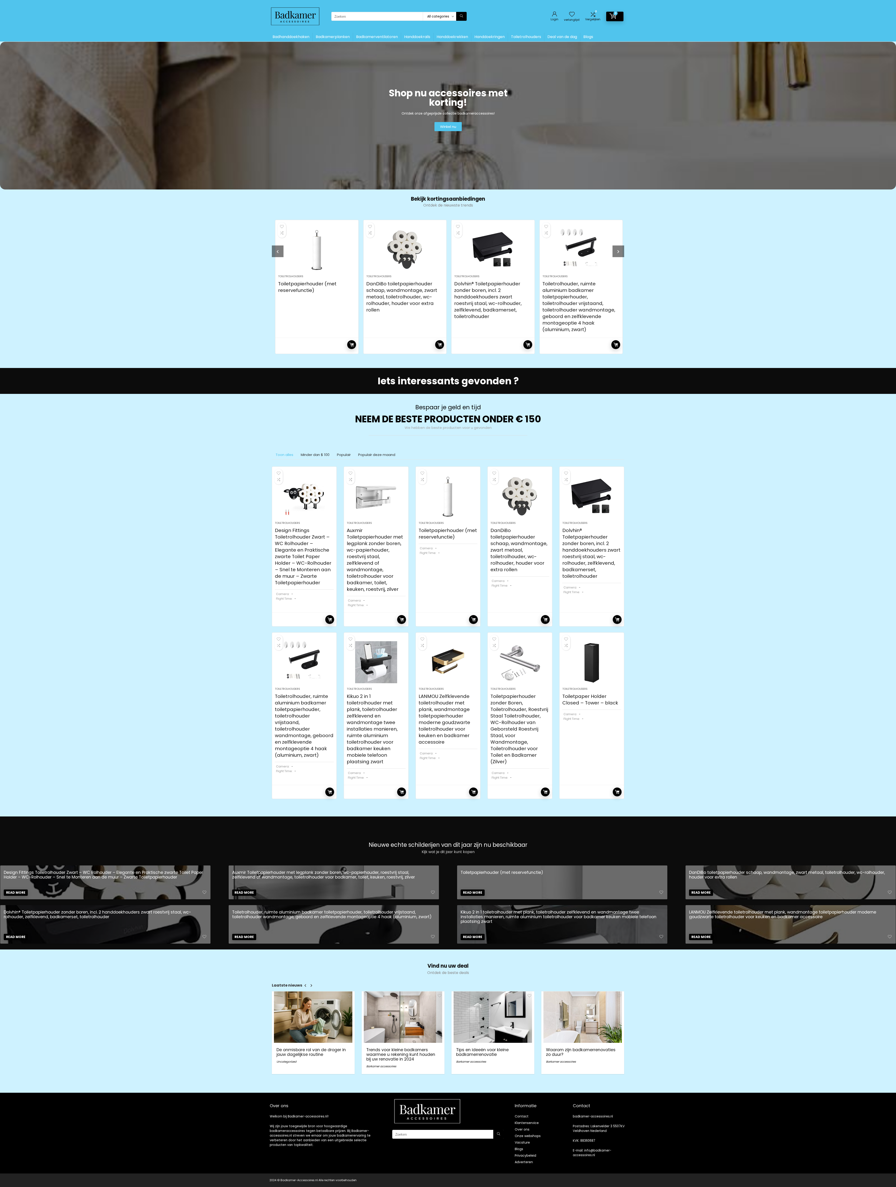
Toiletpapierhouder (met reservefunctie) (306, 287)
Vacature (522, 1142)
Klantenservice (527, 1122)
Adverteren (524, 1162)
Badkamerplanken (333, 36)
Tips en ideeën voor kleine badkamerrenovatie (482, 1052)
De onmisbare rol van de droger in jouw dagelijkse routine (311, 1052)
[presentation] (278, 251)
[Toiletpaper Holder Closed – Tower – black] (591, 662)
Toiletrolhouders (526, 36)
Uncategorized (286, 1062)
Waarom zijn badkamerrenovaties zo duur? (581, 1052)
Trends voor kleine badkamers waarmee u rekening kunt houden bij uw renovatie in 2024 (400, 1054)
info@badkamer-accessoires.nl (592, 1152)
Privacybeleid (525, 1155)
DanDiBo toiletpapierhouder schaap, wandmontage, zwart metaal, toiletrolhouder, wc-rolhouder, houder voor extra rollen (400, 296)
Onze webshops (528, 1136)
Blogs (588, 36)
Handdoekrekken (452, 36)
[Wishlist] (572, 14)
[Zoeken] (461, 16)
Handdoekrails (417, 36)
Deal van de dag (562, 36)
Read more (350, 344)
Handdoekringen (489, 36)
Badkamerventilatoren (377, 36)
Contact (521, 1116)
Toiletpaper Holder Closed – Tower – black (590, 699)
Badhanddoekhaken (291, 36)
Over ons (522, 1129)
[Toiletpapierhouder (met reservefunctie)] (316, 250)
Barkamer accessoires (381, 1066)
